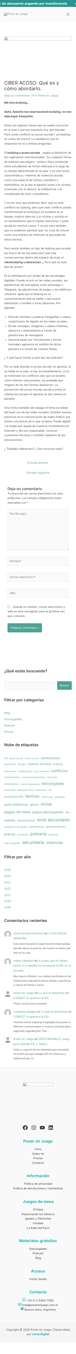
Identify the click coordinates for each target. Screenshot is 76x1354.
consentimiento (12, 777)
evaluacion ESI (13, 796)
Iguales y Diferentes (38, 1218)
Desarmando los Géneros (38, 1214)
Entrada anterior (37, 462)
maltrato (9, 820)
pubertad (53, 834)
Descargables (13, 719)
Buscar (64, 685)
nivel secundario (53, 819)
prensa (9, 834)
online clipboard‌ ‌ (23, 960)
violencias (54, 842)
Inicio (38, 1149)
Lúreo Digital (40, 1334)
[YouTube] (42, 1127)
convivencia (11, 783)
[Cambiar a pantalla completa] (15, 1345)
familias (32, 796)
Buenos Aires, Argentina (40, 1309)
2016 (7, 907)
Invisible (38, 1223)
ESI (50, 790)
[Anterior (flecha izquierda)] (5, 1351)
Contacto (38, 1162)
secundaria (33, 842)
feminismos (47, 797)
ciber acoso (10, 771)
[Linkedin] (50, 1127)
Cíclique (38, 1209)
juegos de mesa (17, 812)
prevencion (22, 834)
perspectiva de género (16, 827)
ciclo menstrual (41, 771)
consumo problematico (33, 777)
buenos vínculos (39, 764)
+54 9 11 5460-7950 (40, 1300)
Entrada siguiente (38, 472)
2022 (7, 888)
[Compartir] (26, 1345)
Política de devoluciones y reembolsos (38, 1188)
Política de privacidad (38, 1183)
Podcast (9, 725)
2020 (7, 901)
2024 (7, 876)
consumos (52, 777)
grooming (60, 797)
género (34, 804)
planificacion (36, 826)
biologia (22, 764)
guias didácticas (16, 804)
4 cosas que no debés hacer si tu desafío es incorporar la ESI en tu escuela (42, 965)
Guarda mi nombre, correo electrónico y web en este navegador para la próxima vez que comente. (36, 611)
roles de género (12, 843)
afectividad (10, 764)
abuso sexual (16, 758)
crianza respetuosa (30, 784)
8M (5, 758)
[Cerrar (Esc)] (36, 1345)
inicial (46, 804)
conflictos (59, 771)
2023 (7, 882)
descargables (53, 783)
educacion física (25, 790)
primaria (38, 833)
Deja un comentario (17, 95)
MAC (67, 812)
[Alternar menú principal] (68, 14)
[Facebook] (25, 1127)
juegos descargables (47, 812)
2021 (7, 895)
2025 (7, 869)
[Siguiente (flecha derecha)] (15, 1351)
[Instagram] (33, 1127)
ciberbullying (25, 771)
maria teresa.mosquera (28, 933)
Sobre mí (38, 1153)
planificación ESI (55, 826)
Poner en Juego (23, 993)
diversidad (9, 790)
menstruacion (26, 820)
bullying (58, 764)
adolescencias (50, 758)
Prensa (8, 731)
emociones (41, 790)
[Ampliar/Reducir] (5, 1345)
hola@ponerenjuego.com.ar (39, 1305)
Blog (7, 713)
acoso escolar (32, 758)
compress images (24, 1011)
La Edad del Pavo (38, 1228)
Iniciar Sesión (38, 1279)
